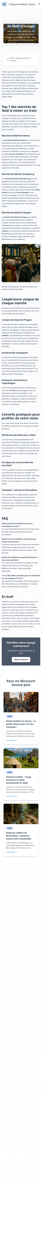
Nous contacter (21, 659)
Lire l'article (10, 740)
